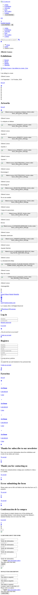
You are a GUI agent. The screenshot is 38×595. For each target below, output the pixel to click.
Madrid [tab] (6, 63)
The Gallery (7, 11)
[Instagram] (1, 296)
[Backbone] (4, 309)
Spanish (8, 23)
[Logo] (5, 1)
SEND (3, 564)
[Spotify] (1, 297)
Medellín (16, 294)
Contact (6, 13)
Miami (7, 294)
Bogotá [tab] (6, 60)
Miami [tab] (6, 61)
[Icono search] (19, 40)
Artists (6, 4)
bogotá (3, 294)
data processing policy (14, 560)
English (3, 23)
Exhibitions (7, 6)
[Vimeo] (1, 299)
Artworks (7, 8)
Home (8, 45)
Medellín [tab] (7, 65)
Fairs (5, 10)
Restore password (6, 322)
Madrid (11, 294)
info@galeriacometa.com (8, 302)
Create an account (6, 335)
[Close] (1, 41)
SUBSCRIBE (4, 593)
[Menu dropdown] (12, 25)
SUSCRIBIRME (9, 15)
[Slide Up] (1, 292)
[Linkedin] (1, 301)
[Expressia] (12, 309)
